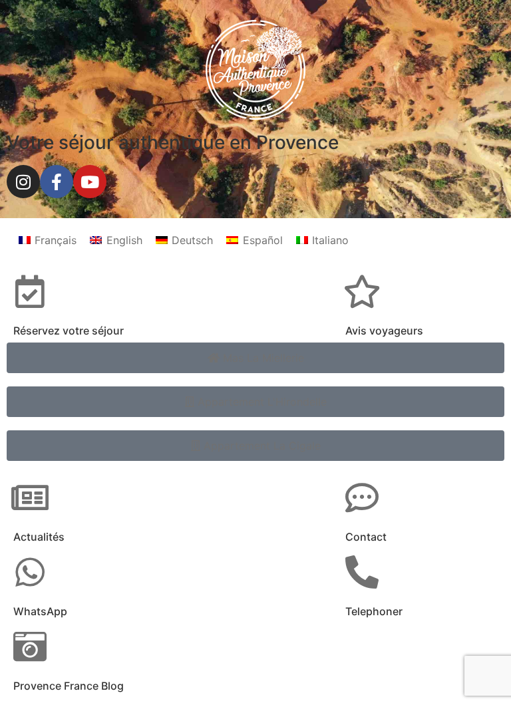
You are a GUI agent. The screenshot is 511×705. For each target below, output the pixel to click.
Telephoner (374, 611)
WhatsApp (40, 611)
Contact (366, 536)
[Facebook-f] (56, 181)
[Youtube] (89, 181)
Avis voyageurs (384, 330)
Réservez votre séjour (68, 330)
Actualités (39, 536)
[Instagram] (23, 181)
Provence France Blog (68, 685)
